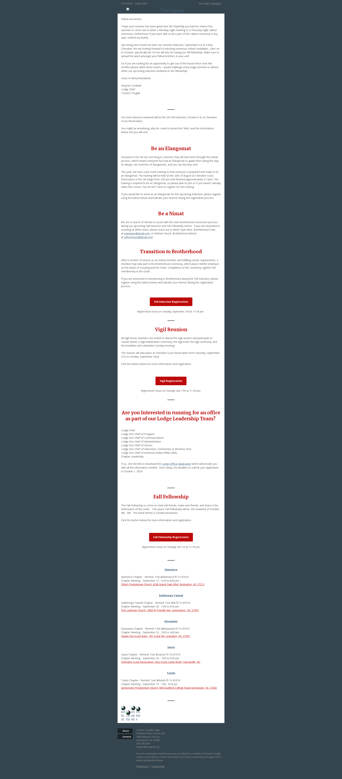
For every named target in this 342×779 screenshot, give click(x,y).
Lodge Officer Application (176, 463)
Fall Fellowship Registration (171, 537)
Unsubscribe (158, 766)
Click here (216, 3)
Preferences (142, 766)
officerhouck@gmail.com (138, 237)
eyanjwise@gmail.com (137, 233)
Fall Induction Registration (171, 301)
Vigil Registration (171, 381)
